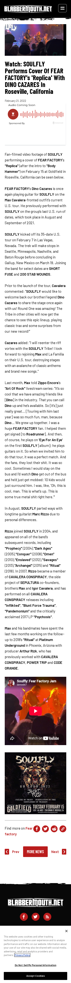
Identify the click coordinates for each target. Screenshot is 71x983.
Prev (15, 851)
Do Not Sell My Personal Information (35, 965)
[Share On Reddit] (54, 828)
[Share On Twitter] (45, 828)
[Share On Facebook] (36, 828)
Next (55, 851)
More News (35, 851)
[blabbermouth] (28, 11)
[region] (35, 954)
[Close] (66, 931)
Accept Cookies (35, 975)
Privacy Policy (22, 955)
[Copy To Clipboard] (62, 828)
